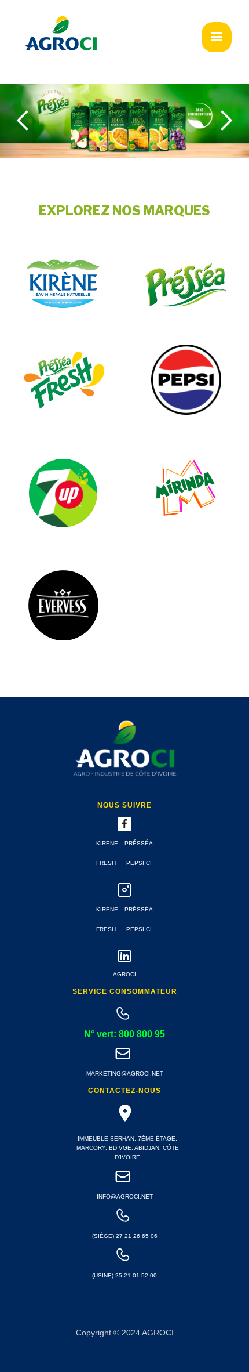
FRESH (106, 863)
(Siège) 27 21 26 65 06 (125, 1236)
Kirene (107, 843)
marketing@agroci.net (124, 1073)
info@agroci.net (125, 1196)
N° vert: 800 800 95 (124, 1034)
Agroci (124, 974)
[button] (217, 37)
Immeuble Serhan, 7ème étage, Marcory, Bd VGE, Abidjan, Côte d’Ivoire (127, 1147)
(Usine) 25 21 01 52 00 (124, 1275)
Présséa (138, 843)
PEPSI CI (139, 863)
